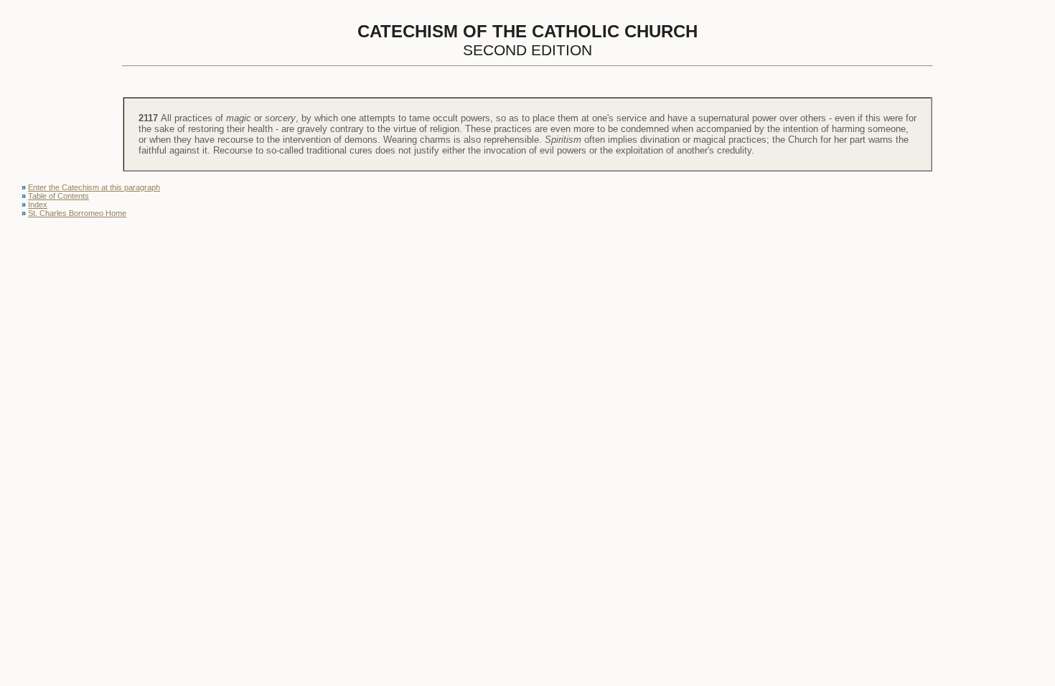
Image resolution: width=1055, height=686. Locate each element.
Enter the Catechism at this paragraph (94, 187)
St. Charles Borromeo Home (77, 213)
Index (37, 204)
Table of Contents (58, 196)
